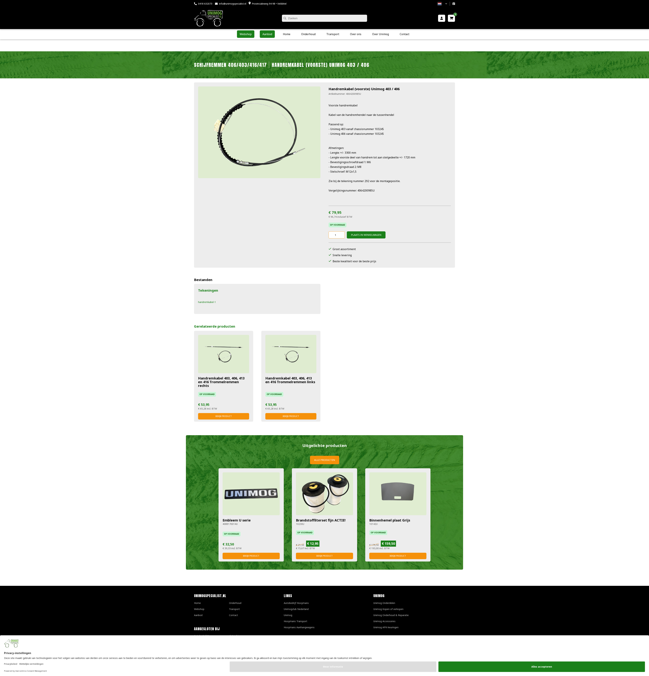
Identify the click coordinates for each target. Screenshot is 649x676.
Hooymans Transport (295, 621)
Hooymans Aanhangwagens (299, 627)
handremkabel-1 (207, 302)
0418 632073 (205, 3)
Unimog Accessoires (384, 621)
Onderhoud (235, 603)
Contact (233, 615)
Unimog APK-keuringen (386, 627)
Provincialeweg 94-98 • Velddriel (269, 3)
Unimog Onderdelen (384, 603)
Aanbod (198, 615)
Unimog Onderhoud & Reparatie (391, 615)
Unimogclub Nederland (296, 609)
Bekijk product (223, 416)
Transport (234, 609)
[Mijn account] (441, 18)
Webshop (199, 609)
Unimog (288, 615)
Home (197, 603)
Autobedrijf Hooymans (296, 603)
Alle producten (324, 460)
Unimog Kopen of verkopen (388, 609)
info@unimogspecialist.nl (232, 3)
